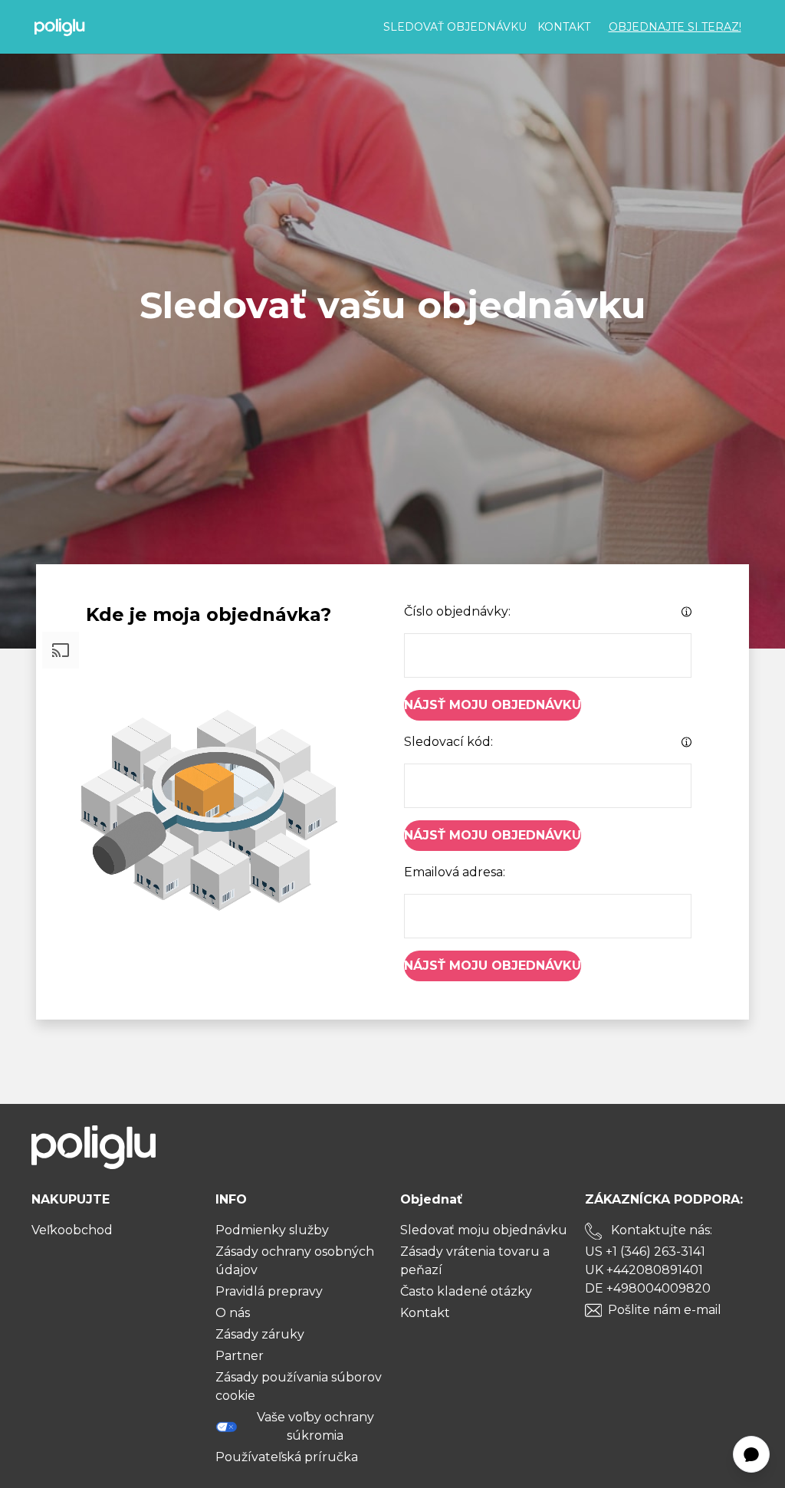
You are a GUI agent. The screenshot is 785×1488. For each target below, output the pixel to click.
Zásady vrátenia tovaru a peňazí (475, 1260)
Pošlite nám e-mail (664, 1309)
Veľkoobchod (72, 1230)
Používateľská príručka (286, 1457)
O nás (232, 1313)
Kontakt (563, 27)
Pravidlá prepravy (269, 1291)
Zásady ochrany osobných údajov (294, 1260)
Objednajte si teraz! (675, 27)
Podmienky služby (272, 1230)
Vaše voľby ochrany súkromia (315, 1426)
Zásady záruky (259, 1334)
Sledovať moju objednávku (483, 1230)
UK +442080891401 (644, 1270)
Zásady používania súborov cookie (298, 1386)
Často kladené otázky (466, 1291)
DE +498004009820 (648, 1288)
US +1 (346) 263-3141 (645, 1251)
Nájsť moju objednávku (492, 705)
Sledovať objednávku (455, 27)
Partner (239, 1355)
